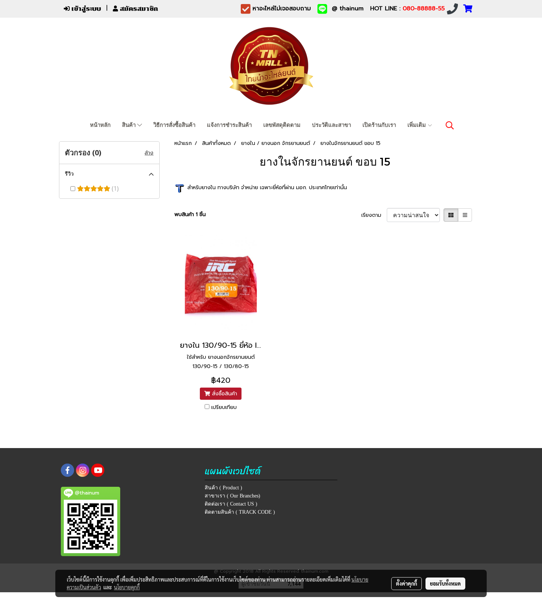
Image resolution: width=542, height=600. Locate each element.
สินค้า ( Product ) (223, 487)
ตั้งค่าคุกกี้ (406, 583)
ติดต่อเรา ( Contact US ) (231, 504)
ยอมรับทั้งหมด (445, 583)
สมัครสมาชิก (138, 8)
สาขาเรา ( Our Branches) (232, 496)
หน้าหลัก (100, 125)
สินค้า (129, 125)
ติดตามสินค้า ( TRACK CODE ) (240, 512)
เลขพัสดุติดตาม (281, 125)
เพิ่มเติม (417, 125)
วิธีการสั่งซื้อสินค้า (174, 125)
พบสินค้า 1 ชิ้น (190, 214)
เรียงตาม (374, 215)
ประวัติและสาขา (331, 125)
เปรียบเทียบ (224, 407)
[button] (450, 125)
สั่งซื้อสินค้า (223, 394)
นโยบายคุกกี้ (127, 587)
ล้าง (149, 153)
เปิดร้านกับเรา (379, 125)
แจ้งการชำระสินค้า (229, 125)
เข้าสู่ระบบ (85, 8)
